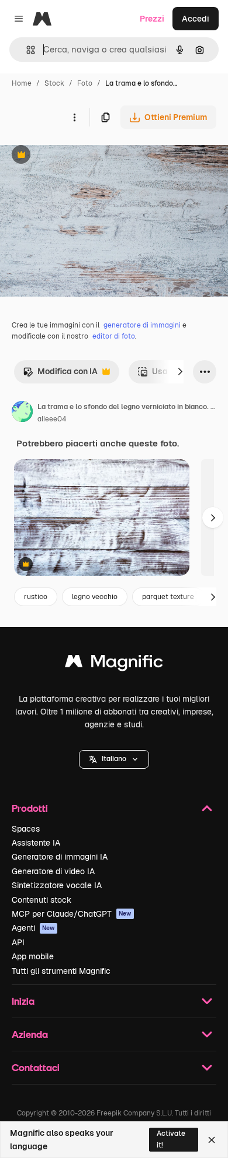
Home (22, 83)
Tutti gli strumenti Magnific (61, 971)
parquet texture (168, 596)
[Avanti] (180, 371)
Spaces (26, 828)
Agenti (33, 928)
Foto (84, 83)
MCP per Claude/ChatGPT (72, 914)
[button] (114, 759)
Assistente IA (36, 842)
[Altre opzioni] (74, 117)
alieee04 (51, 419)
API (18, 942)
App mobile (33, 956)
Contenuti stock (41, 900)
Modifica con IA (60, 374)
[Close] (211, 1140)
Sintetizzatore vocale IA (57, 885)
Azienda (30, 1034)
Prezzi (152, 18)
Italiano (114, 758)
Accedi (195, 18)
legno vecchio (95, 596)
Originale (77, 155)
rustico (35, 596)
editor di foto (113, 336)
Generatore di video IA (53, 871)
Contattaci (36, 1067)
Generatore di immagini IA (60, 856)
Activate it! (171, 1139)
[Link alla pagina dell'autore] (22, 413)
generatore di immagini (142, 325)
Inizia (23, 1001)
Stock (54, 83)
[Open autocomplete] (26, 49)
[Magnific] (114, 664)
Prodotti (30, 808)
